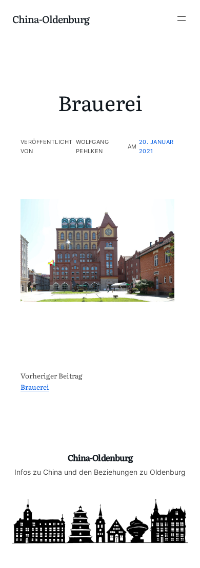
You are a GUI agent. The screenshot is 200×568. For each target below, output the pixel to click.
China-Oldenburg (50, 18)
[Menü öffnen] (181, 18)
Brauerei (35, 387)
